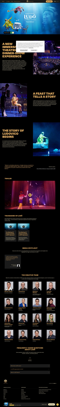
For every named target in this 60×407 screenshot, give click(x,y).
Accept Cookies (34, 50)
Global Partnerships (24, 396)
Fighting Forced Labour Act (25, 398)
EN (55, 1)
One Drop (22, 393)
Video (4, 394)
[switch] (12, 33)
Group (5, 393)
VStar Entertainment (42, 393)
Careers (22, 389)
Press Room (23, 394)
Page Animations (7, 32)
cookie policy (31, 47)
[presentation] (12, 387)
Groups (12, 1)
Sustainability (23, 392)
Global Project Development (43, 390)
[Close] (43, 42)
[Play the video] (30, 195)
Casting (22, 390)
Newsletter (5, 390)
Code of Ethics (23, 397)
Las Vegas (8, 1)
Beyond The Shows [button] (17, 1)
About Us (5, 389)
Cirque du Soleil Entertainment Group (45, 389)
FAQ (4, 397)
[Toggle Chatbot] (57, 404)
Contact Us (5, 392)
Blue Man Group (41, 392)
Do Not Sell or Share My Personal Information (24, 50)
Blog (4, 396)
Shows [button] (3, 1)
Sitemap (5, 398)
